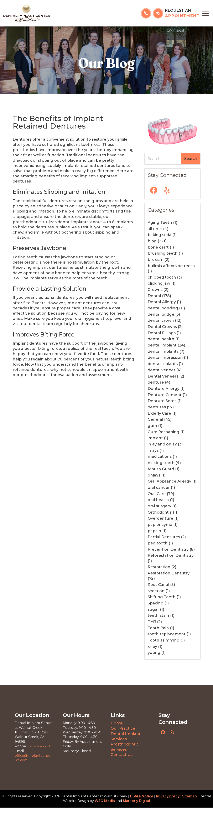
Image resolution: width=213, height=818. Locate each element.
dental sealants (163, 363)
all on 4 (155, 228)
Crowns (155, 289)
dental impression (165, 357)
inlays (153, 450)
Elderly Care (159, 413)
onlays (154, 475)
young (154, 652)
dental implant (162, 345)
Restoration (159, 567)
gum (152, 425)
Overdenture (160, 518)
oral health (158, 500)
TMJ (152, 621)
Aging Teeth (160, 222)
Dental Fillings (162, 333)
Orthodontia (160, 512)
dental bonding (163, 308)
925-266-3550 (38, 746)
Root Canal (158, 584)
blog (152, 241)
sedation (156, 591)
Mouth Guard (161, 469)
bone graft (158, 247)
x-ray (152, 646)
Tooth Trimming (164, 640)
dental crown (161, 320)
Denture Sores (162, 401)
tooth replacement (167, 634)
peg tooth (158, 543)
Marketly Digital (136, 801)
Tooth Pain (158, 628)
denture (156, 382)
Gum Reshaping (163, 432)
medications (160, 456)
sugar (153, 609)
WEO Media (105, 801)
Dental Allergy (162, 302)
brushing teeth (163, 253)
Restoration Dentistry (168, 573)
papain (154, 531)
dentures (157, 407)
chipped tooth (162, 277)
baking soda (159, 235)
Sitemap (189, 796)
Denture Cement (165, 395)
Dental (154, 296)
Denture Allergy (163, 388)
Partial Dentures (164, 537)
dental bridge (161, 314)
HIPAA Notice (141, 796)
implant (155, 438)
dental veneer (161, 370)
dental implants (163, 351)
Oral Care (157, 494)
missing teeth (161, 462)
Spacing (155, 603)
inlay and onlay (162, 444)
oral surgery (159, 506)
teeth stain (158, 615)
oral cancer (159, 487)
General (155, 419)
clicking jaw (159, 283)
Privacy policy (168, 796)
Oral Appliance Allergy (169, 481)
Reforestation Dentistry (171, 555)
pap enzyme (160, 524)
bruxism (155, 259)
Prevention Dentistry (168, 549)
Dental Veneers (163, 376)
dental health (161, 339)
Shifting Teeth (162, 597)
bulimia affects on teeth (171, 266)
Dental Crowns (162, 326)
